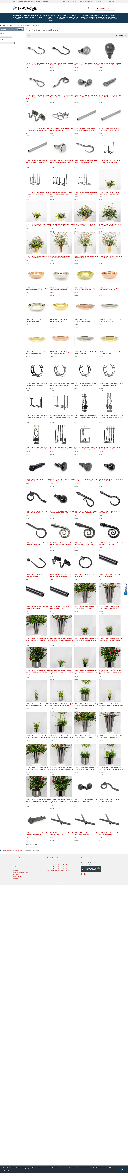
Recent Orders (111, 1)
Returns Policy (16, 874)
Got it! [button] (122, 1169)
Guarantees (15, 870)
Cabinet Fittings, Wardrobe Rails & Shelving (85, 17)
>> (34, 35)
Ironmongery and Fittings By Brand (29, 16)
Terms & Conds (98, 1)
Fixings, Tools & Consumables (112, 17)
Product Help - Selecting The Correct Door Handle (58, 870)
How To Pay (15, 878)
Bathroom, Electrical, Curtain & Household (105, 17)
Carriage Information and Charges (20, 872)
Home (64, 1)
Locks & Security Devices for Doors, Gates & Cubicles (62, 17)
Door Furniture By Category (40, 16)
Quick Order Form (83, 1)
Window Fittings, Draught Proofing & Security (95, 17)
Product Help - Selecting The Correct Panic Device (58, 868)
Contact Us (90, 1)
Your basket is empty (104, 8)
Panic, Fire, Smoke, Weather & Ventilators (74, 17)
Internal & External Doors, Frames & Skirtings (18, 17)
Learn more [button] (6, 1170)
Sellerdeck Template (59, 882)
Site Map (14, 868)
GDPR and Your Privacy (18, 876)
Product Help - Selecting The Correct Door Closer (58, 864)
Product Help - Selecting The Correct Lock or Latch (58, 866)
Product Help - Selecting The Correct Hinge (56, 862)
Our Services (50, 861)
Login (105, 1)
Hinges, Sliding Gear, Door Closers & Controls (50, 18)
